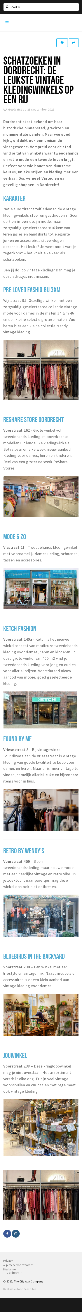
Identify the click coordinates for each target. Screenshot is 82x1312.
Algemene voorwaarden (18, 1265)
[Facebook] (7, 1234)
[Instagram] (16, 1234)
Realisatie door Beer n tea (19, 1289)
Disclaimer (10, 1269)
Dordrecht (13, 1273)
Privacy (8, 1261)
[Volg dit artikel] (62, 42)
